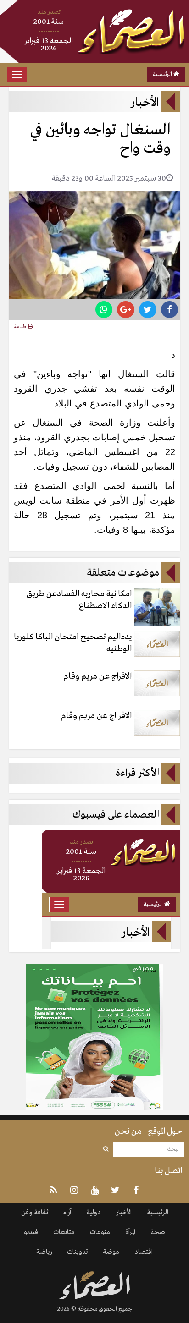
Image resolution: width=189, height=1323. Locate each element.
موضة (111, 1252)
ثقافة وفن (34, 1212)
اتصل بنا (168, 1170)
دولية (93, 1212)
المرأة (130, 1232)
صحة (157, 1232)
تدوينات (77, 1252)
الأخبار (124, 1212)
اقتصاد (143, 1252)
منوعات (100, 1232)
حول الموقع (165, 1131)
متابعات (64, 1232)
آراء (67, 1212)
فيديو (31, 1232)
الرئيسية (163, 74)
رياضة (44, 1252)
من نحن (128, 1131)
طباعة (21, 327)
